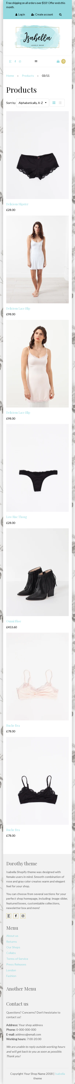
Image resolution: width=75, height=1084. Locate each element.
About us (12, 935)
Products (28, 75)
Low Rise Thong (16, 517)
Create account (44, 14)
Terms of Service (17, 958)
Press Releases (16, 964)
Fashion (11, 976)
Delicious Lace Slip (18, 308)
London (11, 970)
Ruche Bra (13, 726)
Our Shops (13, 947)
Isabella (60, 1073)
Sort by (11, 103)
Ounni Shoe (13, 621)
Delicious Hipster (17, 204)
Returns (11, 941)
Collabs (11, 953)
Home (10, 75)
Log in (21, 14)
